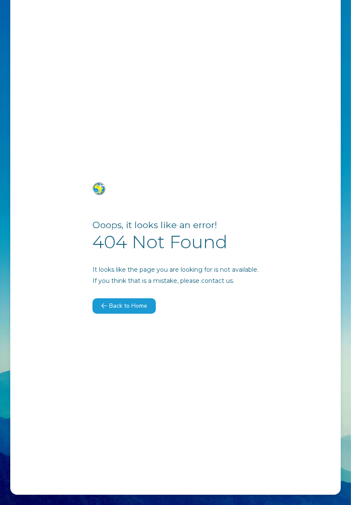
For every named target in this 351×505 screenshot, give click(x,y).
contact (212, 281)
